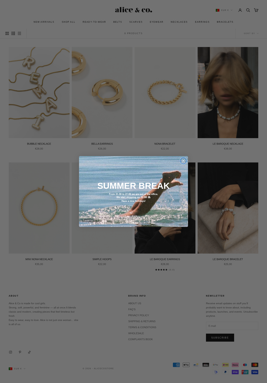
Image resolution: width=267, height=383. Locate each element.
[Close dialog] (183, 161)
